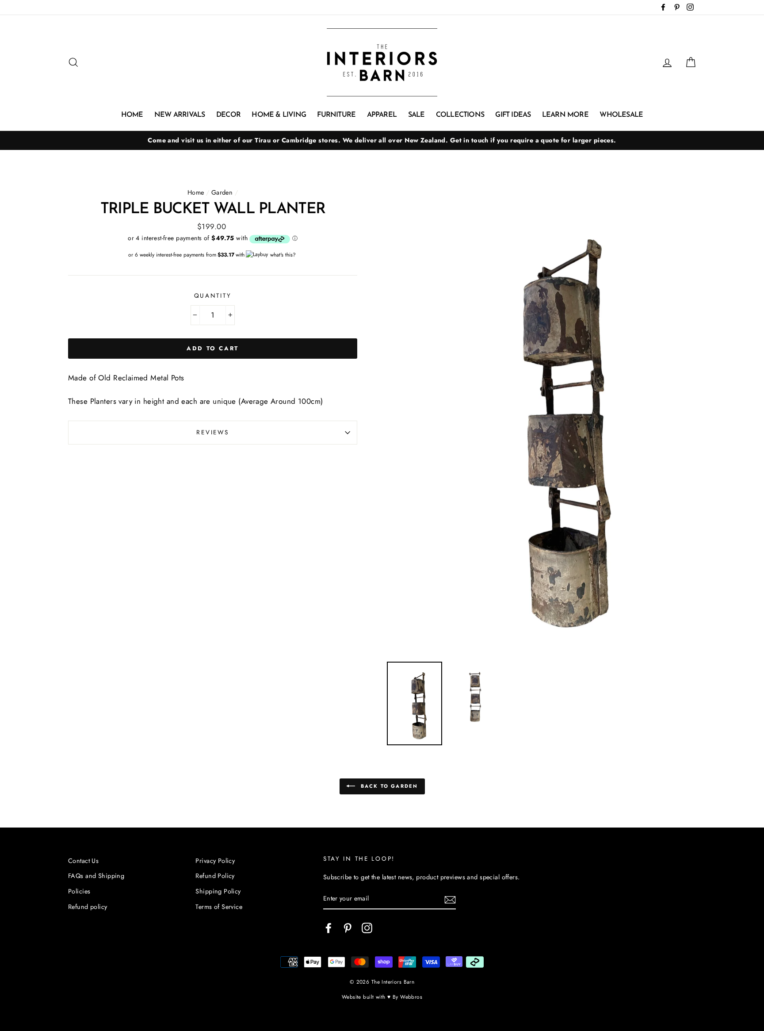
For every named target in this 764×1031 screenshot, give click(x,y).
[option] (382, 140)
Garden (222, 192)
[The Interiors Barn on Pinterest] (347, 928)
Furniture (336, 115)
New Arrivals (179, 115)
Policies (79, 891)
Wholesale (621, 115)
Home (132, 115)
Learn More (565, 115)
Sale (416, 115)
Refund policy (87, 906)
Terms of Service (218, 906)
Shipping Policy (218, 891)
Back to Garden (388, 785)
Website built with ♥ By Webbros (382, 996)
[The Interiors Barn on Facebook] (328, 928)
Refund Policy (215, 875)
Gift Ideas (513, 115)
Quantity (213, 295)
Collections (460, 115)
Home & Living (279, 115)
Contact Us (83, 860)
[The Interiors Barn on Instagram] (367, 928)
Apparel (382, 115)
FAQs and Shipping (96, 875)
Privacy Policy (215, 860)
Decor (228, 115)
